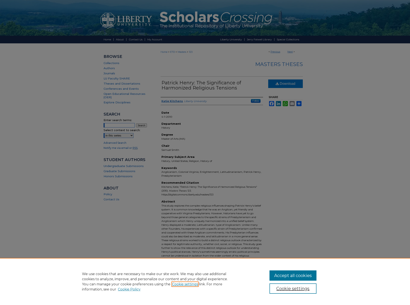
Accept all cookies (293, 275)
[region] (205, 281)
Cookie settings (185, 284)
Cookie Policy (129, 289)
